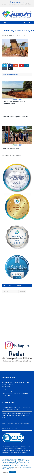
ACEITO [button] (12, 472)
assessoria (14, 448)
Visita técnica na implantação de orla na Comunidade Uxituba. (14, 102)
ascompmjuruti (8, 35)
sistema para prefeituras (23, 446)
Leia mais (16, 467)
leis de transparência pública (10, 452)
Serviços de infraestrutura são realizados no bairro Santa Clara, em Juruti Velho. (17, 147)
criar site (13, 446)
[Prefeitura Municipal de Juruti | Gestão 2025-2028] (17, 14)
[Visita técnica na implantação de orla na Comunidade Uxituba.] (17, 90)
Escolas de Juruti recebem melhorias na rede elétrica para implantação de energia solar (17, 4)
